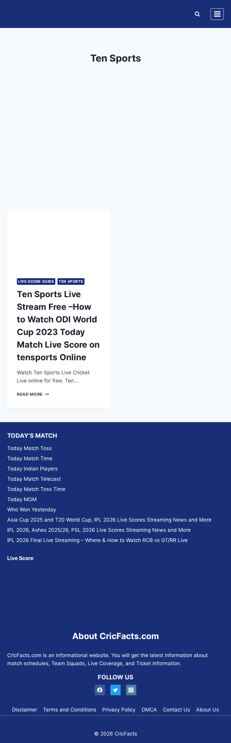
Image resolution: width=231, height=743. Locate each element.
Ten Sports (71, 281)
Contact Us (176, 710)
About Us (207, 710)
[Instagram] (131, 690)
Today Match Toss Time (36, 489)
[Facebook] (100, 690)
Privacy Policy (118, 710)
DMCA (149, 710)
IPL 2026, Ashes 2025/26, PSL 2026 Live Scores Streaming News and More (99, 530)
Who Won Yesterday (31, 510)
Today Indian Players (32, 469)
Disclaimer (24, 710)
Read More (33, 394)
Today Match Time (29, 458)
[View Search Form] (196, 14)
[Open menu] (217, 14)
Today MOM (22, 499)
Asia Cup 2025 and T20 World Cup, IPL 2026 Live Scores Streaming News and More (109, 520)
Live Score (20, 558)
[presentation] (58, 239)
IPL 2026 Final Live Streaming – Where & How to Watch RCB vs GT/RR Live (97, 540)
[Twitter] (115, 690)
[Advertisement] (115, 154)
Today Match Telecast (34, 479)
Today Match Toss (29, 448)
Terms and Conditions (69, 710)
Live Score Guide (36, 281)
